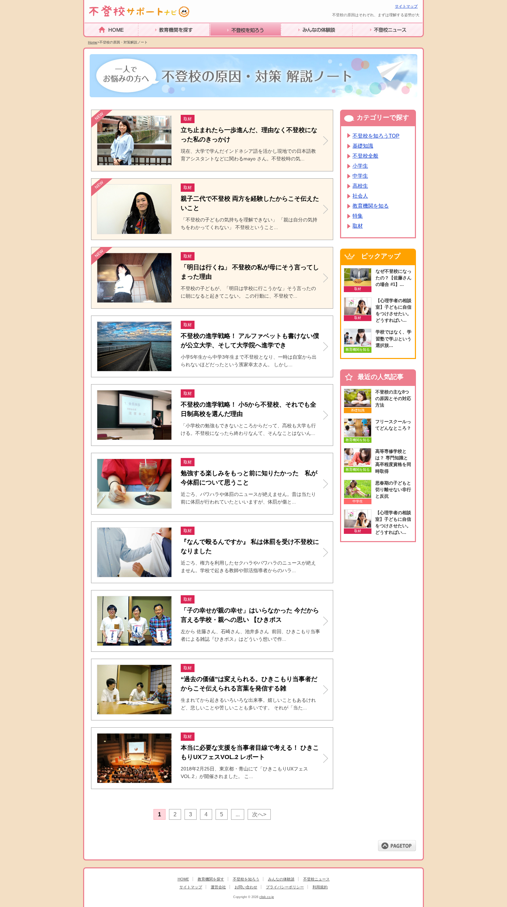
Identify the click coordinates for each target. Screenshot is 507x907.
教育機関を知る (370, 206)
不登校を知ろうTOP (375, 136)
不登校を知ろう (228, 40)
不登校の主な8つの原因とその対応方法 (393, 398)
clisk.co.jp (266, 897)
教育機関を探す (157, 40)
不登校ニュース (371, 40)
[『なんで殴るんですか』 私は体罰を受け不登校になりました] (135, 575)
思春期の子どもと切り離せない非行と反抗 (393, 489)
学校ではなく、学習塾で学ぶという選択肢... (393, 338)
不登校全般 (365, 156)
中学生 (360, 176)
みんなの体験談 (300, 40)
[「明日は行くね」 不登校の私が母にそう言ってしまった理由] (135, 300)
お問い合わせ (246, 887)
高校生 (360, 186)
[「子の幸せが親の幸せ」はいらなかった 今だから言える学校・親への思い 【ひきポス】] (135, 644)
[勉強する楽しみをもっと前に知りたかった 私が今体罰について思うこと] (135, 506)
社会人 (360, 196)
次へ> (259, 814)
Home (92, 42)
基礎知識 (362, 146)
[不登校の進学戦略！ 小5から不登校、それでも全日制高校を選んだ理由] (135, 438)
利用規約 (320, 887)
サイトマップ (406, 6)
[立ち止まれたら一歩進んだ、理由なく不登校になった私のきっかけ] (135, 163)
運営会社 (218, 887)
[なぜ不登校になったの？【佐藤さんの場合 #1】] (357, 277)
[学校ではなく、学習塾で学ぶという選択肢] (357, 338)
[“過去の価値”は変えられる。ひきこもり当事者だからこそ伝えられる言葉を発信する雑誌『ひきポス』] (135, 712)
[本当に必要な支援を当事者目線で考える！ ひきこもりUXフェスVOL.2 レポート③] (135, 781)
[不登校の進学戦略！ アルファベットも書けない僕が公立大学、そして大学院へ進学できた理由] (135, 369)
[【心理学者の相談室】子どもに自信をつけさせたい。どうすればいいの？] (357, 306)
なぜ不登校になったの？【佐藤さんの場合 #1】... (393, 278)
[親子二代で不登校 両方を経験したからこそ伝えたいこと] (135, 232)
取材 (357, 226)
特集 (357, 216)
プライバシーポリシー (285, 887)
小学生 (360, 166)
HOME (92, 40)
